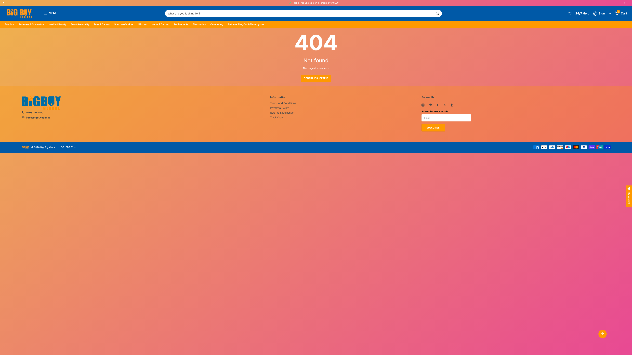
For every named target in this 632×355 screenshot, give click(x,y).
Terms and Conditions (283, 103)
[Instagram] (422, 105)
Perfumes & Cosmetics (31, 24)
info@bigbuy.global (38, 117)
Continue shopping (316, 78)
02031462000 (34, 112)
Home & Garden (160, 24)
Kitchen (142, 24)
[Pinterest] (430, 105)
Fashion (9, 24)
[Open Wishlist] (569, 13)
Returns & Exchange (282, 112)
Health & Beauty (57, 24)
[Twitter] (444, 105)
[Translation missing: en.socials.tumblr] (452, 105)
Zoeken (437, 13)
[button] (3, 3)
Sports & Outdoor (124, 24)
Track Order (277, 117)
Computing (216, 24)
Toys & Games (102, 24)
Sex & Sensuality (80, 24)
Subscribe (433, 127)
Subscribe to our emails (434, 111)
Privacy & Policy (279, 107)
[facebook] (437, 105)
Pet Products (181, 24)
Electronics (199, 24)
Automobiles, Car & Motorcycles (246, 24)
